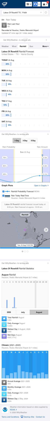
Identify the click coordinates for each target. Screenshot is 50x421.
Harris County (27, 54)
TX (17, 54)
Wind (14, 46)
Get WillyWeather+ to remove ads (17, 40)
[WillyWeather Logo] (6, 4)
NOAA (12, 409)
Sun (31, 46)
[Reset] (41, 12)
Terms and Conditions (10, 416)
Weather (5, 46)
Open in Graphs (40, 185)
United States (7, 54)
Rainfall (23, 46)
